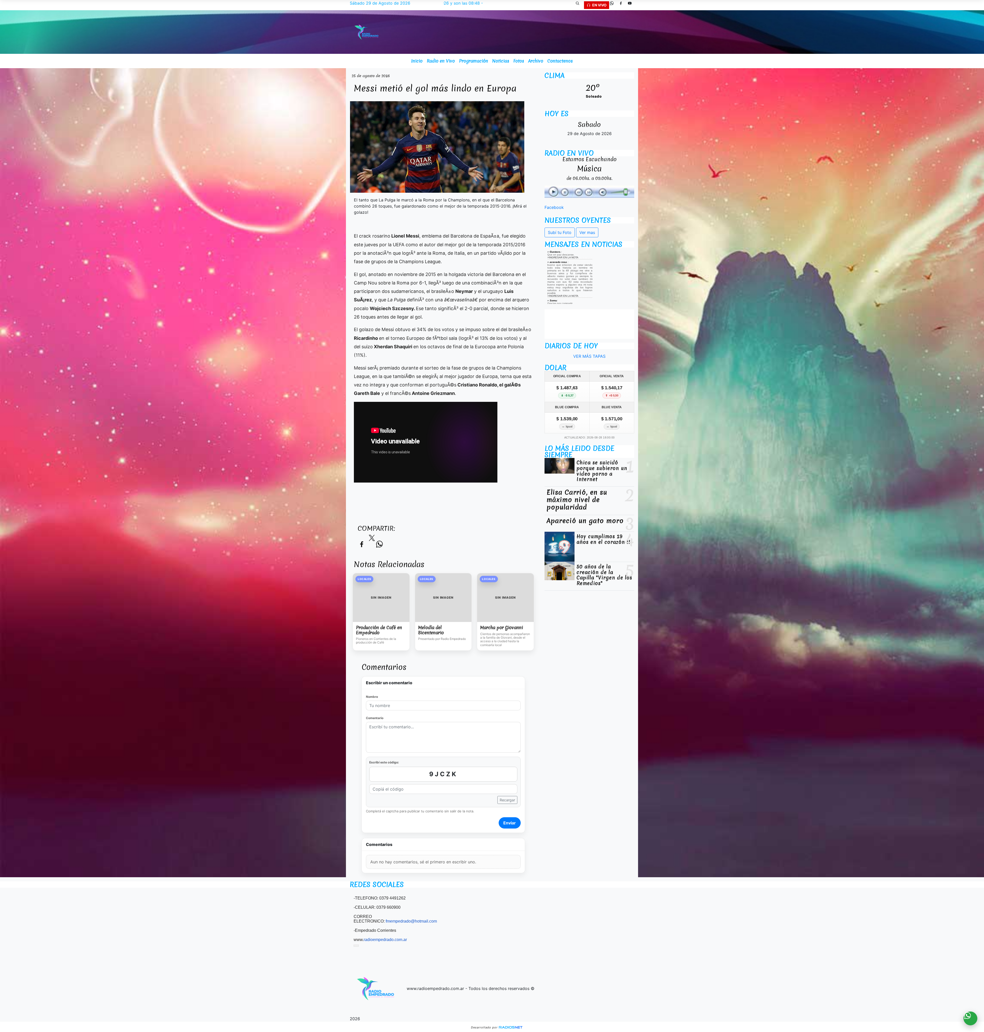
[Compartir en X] (372, 539)
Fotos (518, 61)
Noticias (500, 61)
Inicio (417, 61)
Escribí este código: (384, 762)
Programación (473, 61)
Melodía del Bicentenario (431, 630)
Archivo (535, 61)
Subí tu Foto (559, 232)
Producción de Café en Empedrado (379, 630)
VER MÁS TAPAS (589, 356)
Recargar (507, 800)
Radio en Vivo (441, 61)
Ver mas (587, 232)
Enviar (509, 822)
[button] (579, 5)
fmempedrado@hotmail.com (411, 921)
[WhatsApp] (613, 5)
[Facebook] (622, 5)
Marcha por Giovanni (501, 627)
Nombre (372, 697)
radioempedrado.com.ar (385, 939)
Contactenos (560, 61)
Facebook (554, 207)
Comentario (374, 718)
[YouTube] (631, 5)
